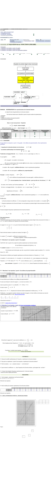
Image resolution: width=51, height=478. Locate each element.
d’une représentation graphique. (28, 305)
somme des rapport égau (11, 302)
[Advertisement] (25, 7)
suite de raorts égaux (20, 294)
